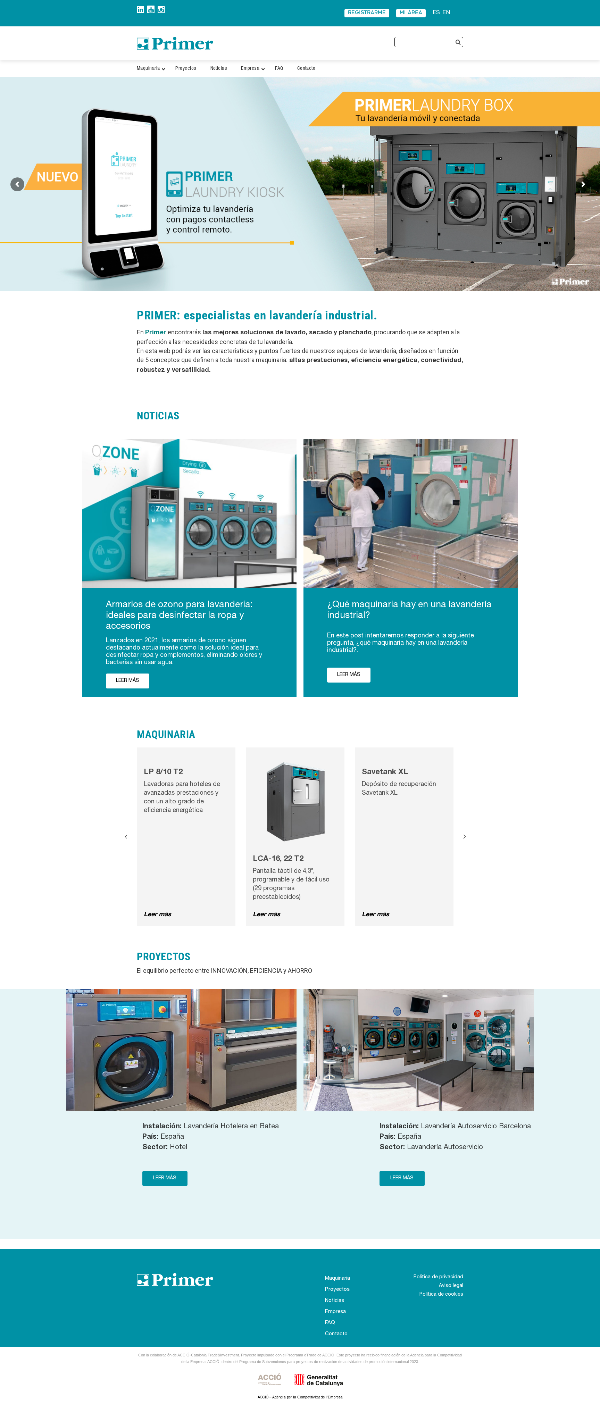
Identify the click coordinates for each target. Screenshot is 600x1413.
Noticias (334, 1300)
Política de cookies (441, 1294)
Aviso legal (451, 1286)
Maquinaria (337, 1278)
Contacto (336, 1334)
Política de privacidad (438, 1277)
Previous (126, 837)
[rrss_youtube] (151, 8)
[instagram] (161, 8)
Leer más (157, 915)
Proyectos (337, 1289)
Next (464, 837)
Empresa (335, 1311)
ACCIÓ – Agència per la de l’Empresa (300, 1397)
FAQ (330, 1323)
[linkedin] (140, 8)
